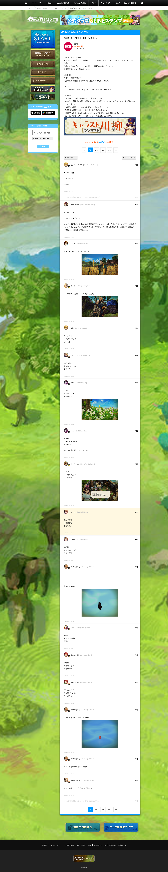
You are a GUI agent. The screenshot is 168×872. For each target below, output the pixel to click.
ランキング (105, 3)
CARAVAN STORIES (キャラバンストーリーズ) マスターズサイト (43, 19)
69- (103, 150)
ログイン (43, 72)
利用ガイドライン (86, 845)
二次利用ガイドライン (100, 845)
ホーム (31, 8)
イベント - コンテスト (59, 8)
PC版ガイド (43, 64)
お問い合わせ (112, 845)
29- (90, 150)
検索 (44, 146)
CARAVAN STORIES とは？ (43, 88)
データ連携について (43, 80)
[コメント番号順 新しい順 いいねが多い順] (129, 158)
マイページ (36, 3)
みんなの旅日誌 (80, 3)
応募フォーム (122, 845)
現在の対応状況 (130, 3)
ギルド (93, 3)
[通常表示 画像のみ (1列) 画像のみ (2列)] (70, 158)
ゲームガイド (43, 97)
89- (109, 150)
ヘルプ (117, 3)
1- (84, 150)
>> (116, 150)
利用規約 (44, 845)
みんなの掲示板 (63, 3)
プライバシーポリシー (56, 845)
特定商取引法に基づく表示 (71, 845)
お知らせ (49, 3)
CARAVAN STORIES (84, 858)
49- (96, 150)
